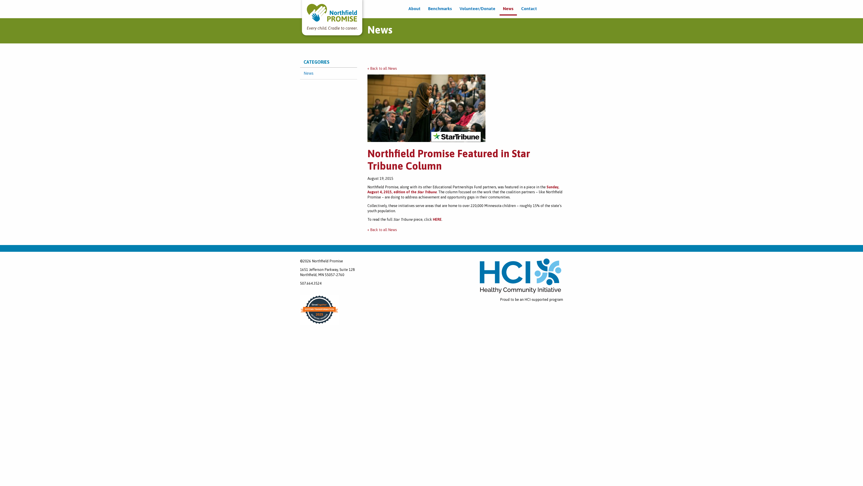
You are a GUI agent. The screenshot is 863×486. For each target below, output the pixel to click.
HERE (437, 219)
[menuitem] (414, 9)
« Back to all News (382, 68)
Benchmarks (440, 8)
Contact (529, 8)
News (508, 8)
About (414, 8)
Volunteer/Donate (477, 8)
